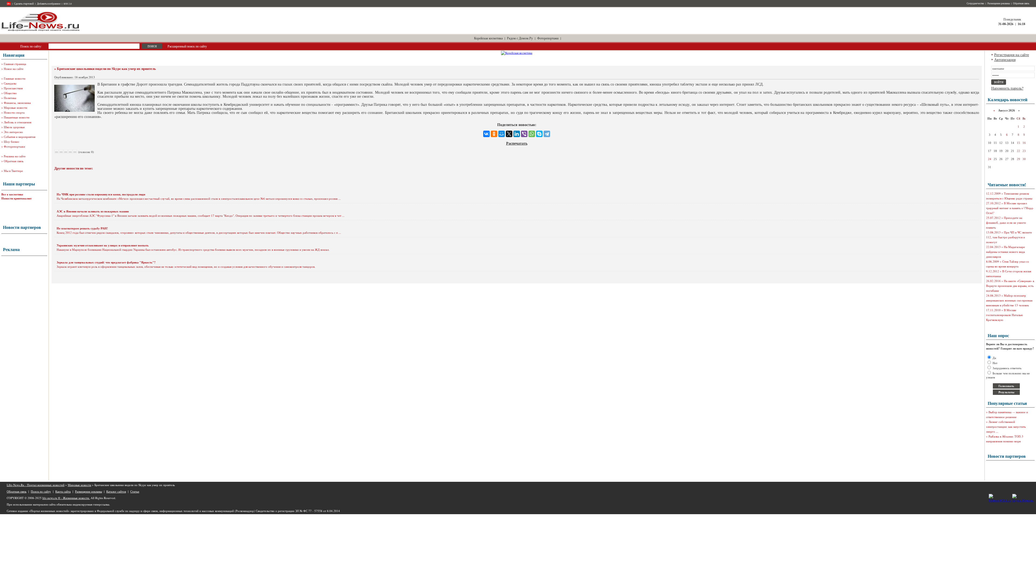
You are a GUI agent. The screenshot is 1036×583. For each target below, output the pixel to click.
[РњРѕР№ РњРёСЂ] (501, 134)
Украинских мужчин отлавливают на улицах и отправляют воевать (103, 245)
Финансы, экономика (17, 103)
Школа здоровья (14, 127)
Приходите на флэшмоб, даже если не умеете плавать (1006, 222)
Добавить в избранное (48, 3)
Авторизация (1004, 59)
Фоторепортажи (547, 38)
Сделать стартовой (24, 3)
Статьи (134, 491)
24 (989, 159)
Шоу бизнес (11, 142)
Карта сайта (63, 491)
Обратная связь (1021, 3)
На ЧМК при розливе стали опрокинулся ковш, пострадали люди (101, 194)
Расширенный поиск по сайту (187, 46)
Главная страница (15, 64)
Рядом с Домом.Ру (520, 38)
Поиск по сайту (41, 491)
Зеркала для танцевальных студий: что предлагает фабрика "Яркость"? (106, 262)
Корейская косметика (488, 38)
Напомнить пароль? (1007, 88)
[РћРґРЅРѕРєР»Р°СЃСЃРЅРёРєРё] (494, 134)
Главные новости (14, 78)
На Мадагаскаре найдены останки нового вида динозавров (1005, 252)
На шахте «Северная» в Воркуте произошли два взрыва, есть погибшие (1010, 286)
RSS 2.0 (68, 3)
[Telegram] (547, 134)
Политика (10, 98)
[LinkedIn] (516, 134)
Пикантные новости (16, 117)
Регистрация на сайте (1011, 54)
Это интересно (13, 132)
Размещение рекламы (998, 3)
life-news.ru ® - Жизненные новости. (66, 498)
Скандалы (10, 83)
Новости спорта (14, 112)
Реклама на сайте (15, 156)
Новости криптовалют (16, 198)
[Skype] (539, 134)
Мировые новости (15, 108)
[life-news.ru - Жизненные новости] (40, 31)
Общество (10, 93)
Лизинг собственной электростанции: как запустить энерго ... (1006, 426)
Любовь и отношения (17, 122)
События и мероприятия (19, 137)
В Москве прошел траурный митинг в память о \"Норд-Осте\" (1010, 208)
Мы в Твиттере (13, 171)
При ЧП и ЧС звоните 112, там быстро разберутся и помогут (1009, 237)
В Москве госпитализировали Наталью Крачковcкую (1004, 315)
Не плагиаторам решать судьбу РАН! (82, 228)
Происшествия (13, 88)
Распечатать (516, 143)
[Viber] (524, 134)
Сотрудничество (975, 3)
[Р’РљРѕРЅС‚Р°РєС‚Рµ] (486, 134)
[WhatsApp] (532, 134)
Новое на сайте (13, 69)
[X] (509, 134)
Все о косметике (12, 194)
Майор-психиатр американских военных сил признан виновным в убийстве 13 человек (1009, 300)
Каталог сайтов (116, 491)
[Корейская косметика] (516, 53)
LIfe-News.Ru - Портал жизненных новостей (35, 485)
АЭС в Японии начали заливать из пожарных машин (93, 211)
